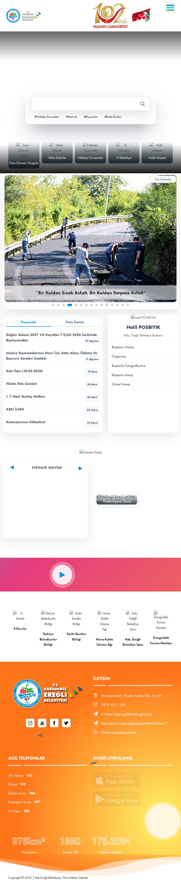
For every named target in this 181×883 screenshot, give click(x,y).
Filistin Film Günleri (51, 383)
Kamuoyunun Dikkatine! (52, 422)
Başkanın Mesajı (123, 347)
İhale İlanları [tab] (75, 322)
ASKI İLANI (52, 409)
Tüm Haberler (163, 179)
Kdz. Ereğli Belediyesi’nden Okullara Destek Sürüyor (90, 293)
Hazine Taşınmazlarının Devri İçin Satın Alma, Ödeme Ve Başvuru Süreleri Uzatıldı (52, 356)
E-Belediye (90, 158)
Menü (170, 7)
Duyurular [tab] (28, 322)
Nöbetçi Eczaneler (57, 158)
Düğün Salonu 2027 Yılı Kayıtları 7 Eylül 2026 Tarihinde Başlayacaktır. (52, 337)
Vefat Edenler (24, 158)
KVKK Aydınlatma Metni (118, 732)
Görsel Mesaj (121, 384)
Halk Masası (124, 158)
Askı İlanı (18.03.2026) (51, 371)
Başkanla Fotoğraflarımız (129, 366)
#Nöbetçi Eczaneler (47, 116)
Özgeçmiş (119, 356)
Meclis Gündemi (157, 158)
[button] (53, 305)
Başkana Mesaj (122, 375)
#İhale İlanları (113, 116)
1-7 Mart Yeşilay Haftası (51, 396)
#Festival (71, 116)
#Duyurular (91, 116)
